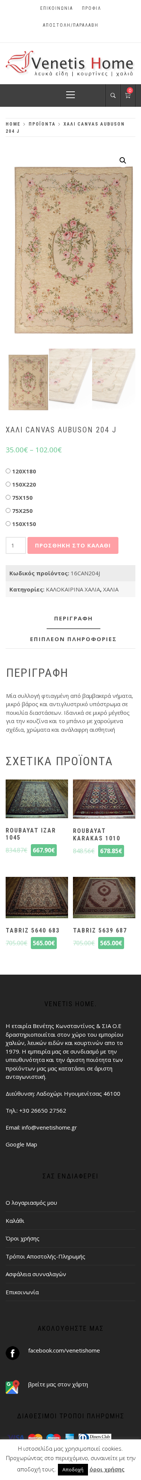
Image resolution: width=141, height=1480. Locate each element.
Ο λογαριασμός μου (31, 1202)
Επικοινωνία (56, 8)
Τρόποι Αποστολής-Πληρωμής (45, 1256)
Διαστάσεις (52, 469)
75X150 (22, 497)
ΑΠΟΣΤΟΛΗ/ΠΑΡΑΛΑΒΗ (71, 25)
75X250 (22, 510)
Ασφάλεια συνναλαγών (36, 1274)
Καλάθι (15, 1220)
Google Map (21, 1144)
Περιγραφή (73, 618)
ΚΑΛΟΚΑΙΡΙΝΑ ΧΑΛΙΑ (73, 589)
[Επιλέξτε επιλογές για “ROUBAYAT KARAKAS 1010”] (104, 800)
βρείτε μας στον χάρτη (58, 1384)
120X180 (24, 471)
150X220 (24, 484)
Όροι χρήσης (22, 1238)
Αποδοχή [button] (72, 1469)
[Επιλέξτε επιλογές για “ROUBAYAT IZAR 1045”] (37, 800)
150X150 (24, 524)
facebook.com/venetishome (64, 1350)
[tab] (73, 618)
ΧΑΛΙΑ (110, 589)
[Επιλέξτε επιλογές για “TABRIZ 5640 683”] (37, 898)
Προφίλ (91, 8)
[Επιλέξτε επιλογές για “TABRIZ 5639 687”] (104, 898)
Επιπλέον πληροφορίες (73, 639)
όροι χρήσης (106, 1469)
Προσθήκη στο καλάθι (73, 545)
